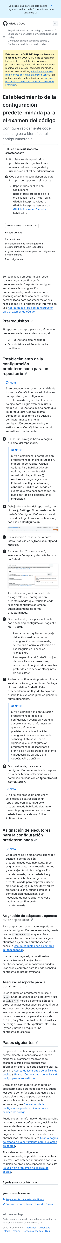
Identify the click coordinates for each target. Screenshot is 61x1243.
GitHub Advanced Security (29, 209)
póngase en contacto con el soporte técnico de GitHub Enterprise (29, 81)
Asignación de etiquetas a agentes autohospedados (30, 918)
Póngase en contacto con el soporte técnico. (29, 1204)
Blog (47, 1231)
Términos (31, 1227)
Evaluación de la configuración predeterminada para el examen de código (26, 1108)
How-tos (49, 30)
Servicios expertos (33, 1231)
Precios (16, 1231)
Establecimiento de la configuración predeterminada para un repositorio (25, 366)
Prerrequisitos (16, 321)
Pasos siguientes (18, 1042)
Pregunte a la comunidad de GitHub (25, 1199)
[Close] (51, 5)
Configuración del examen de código (27, 40)
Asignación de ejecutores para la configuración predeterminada (26, 835)
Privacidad (44, 1227)
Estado (6, 1231)
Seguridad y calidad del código (24, 30)
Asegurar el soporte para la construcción (24, 984)
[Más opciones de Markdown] (36, 225)
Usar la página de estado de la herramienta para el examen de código (30, 1141)
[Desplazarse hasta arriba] (54, 1236)
